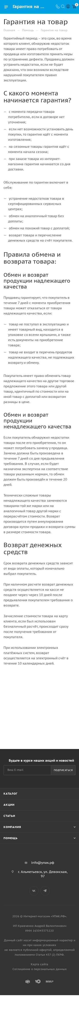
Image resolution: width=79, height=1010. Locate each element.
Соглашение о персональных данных (40, 969)
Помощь (11, 838)
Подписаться (63, 770)
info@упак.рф (42, 863)
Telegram (45, 890)
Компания (12, 827)
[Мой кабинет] (68, 7)
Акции (9, 805)
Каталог (10, 793)
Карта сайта (39, 964)
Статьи (9, 816)
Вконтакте (34, 890)
